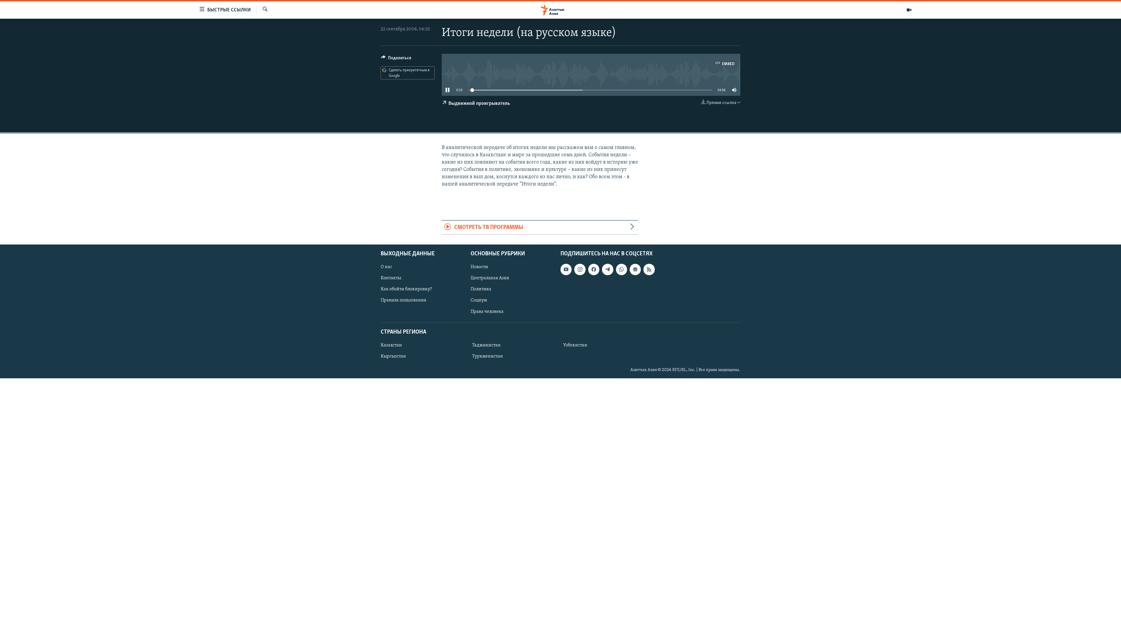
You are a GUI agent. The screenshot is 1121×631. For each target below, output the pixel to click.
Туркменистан (487, 356)
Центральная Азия (490, 278)
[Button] (396, 59)
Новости (479, 267)
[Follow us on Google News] (635, 269)
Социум (479, 300)
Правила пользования (403, 300)
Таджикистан (486, 345)
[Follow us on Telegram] (607, 269)
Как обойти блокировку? (406, 289)
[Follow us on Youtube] (566, 269)
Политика (481, 289)
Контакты (391, 278)
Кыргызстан (393, 356)
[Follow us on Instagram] (579, 269)
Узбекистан (575, 345)
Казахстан (391, 345)
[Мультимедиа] (909, 10)
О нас (386, 267)
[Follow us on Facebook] (593, 269)
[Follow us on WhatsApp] (621, 269)
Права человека (487, 311)
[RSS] (649, 269)
